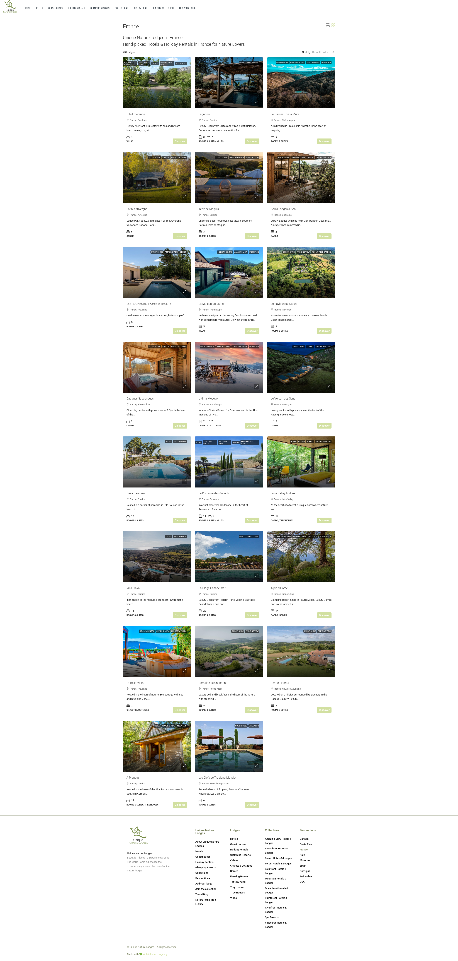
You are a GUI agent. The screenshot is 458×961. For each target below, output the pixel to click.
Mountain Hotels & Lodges (275, 880)
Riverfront (181, 63)
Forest (165, 157)
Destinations (140, 8)
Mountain (326, 62)
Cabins (234, 860)
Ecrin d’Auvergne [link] (136, 209)
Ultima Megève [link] (208, 398)
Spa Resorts (325, 536)
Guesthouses (55, 8)
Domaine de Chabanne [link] (213, 683)
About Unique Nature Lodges (207, 843)
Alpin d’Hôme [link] (279, 588)
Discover (180, 141)
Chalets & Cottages (241, 865)
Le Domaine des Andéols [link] (214, 493)
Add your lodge (187, 8)
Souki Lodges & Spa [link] (283, 209)
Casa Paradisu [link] (135, 493)
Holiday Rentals (76, 8)
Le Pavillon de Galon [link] (284, 303)
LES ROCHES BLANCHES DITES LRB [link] (148, 303)
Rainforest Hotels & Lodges (276, 900)
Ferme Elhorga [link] (280, 683)
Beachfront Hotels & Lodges (276, 850)
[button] (328, 25)
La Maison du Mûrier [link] (212, 303)
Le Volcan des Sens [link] (283, 398)
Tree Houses (237, 892)
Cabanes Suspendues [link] (140, 398)
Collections (121, 8)
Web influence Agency (155, 954)
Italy (302, 855)
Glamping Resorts (99, 8)
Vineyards (254, 726)
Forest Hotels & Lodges (278, 863)
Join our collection (163, 8)
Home (27, 8)
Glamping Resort (283, 536)
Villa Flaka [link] (133, 588)
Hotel (242, 62)
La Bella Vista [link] (135, 683)
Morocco (305, 860)
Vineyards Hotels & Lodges (276, 924)
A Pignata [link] (132, 777)
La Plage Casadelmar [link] (212, 588)
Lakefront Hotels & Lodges (275, 871)
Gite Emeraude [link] (135, 114)
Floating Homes (239, 876)
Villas (233, 898)
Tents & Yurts (237, 881)
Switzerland (306, 876)
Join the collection (205, 889)
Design (155, 63)
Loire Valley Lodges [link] (283, 493)
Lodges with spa (166, 63)
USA (302, 881)
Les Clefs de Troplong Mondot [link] (217, 777)
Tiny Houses (237, 887)
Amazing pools (297, 62)
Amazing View (142, 63)
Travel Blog (201, 894)
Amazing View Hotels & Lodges (278, 841)
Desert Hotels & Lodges (278, 858)
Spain (303, 865)
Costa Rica (306, 844)
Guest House (282, 62)
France (304, 849)
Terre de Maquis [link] (209, 209)
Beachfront (253, 62)
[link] (157, 82)
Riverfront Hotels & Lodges (276, 909)
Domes (234, 871)
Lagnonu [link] (204, 114)
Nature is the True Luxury (205, 901)
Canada (304, 838)
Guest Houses (238, 844)
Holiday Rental (127, 63)
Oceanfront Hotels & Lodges (276, 890)
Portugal (305, 871)
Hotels (39, 8)
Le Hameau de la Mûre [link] (285, 114)
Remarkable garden (321, 252)
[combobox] (323, 52)
